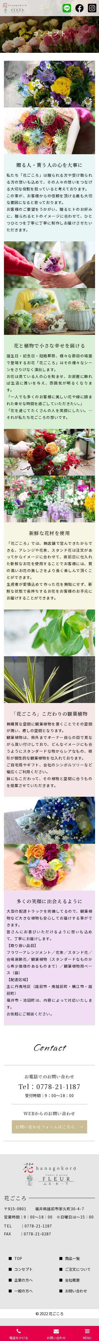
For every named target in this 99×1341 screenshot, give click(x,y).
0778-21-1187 (58, 1086)
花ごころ (56, 1313)
